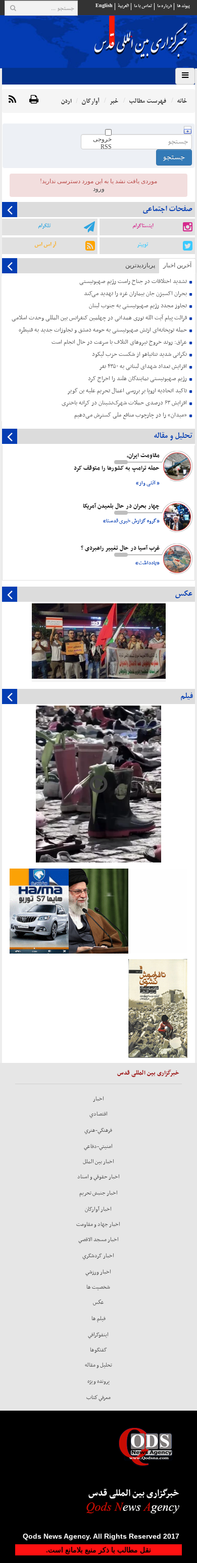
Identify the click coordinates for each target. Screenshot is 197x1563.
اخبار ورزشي (98, 1272)
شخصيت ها (98, 1287)
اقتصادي (98, 1114)
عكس (98, 1302)
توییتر (142, 244)
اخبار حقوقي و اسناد (98, 1176)
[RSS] (12, 100)
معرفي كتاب (98, 1397)
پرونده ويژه (98, 1381)
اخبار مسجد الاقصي (98, 1239)
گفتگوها (98, 1349)
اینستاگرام (142, 225)
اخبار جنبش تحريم (98, 1193)
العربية (123, 6)
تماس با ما (143, 6)
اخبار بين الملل (98, 1161)
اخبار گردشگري (98, 1255)
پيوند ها (183, 6)
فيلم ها (98, 1318)
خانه (182, 101)
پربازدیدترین (140, 265)
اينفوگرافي (98, 1334)
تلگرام (44, 225)
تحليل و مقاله (98, 1365)
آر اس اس (45, 244)
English (104, 6)
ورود (99, 188)
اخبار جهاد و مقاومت (98, 1224)
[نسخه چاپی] (34, 100)
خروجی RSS (102, 143)
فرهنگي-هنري (98, 1130)
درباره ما (164, 6)
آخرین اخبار (177, 265)
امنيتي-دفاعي (98, 1146)
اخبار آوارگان (98, 1209)
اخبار (98, 1098)
